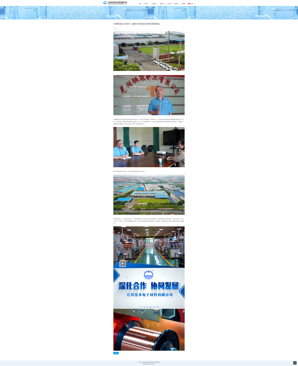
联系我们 (183, 3)
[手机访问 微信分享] (294, 362)
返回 (116, 353)
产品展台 (154, 3)
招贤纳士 (176, 3)
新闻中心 (162, 3)
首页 (140, 3)
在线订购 (169, 3)
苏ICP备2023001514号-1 (149, 364)
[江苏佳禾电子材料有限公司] (117, 3)
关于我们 (145, 3)
